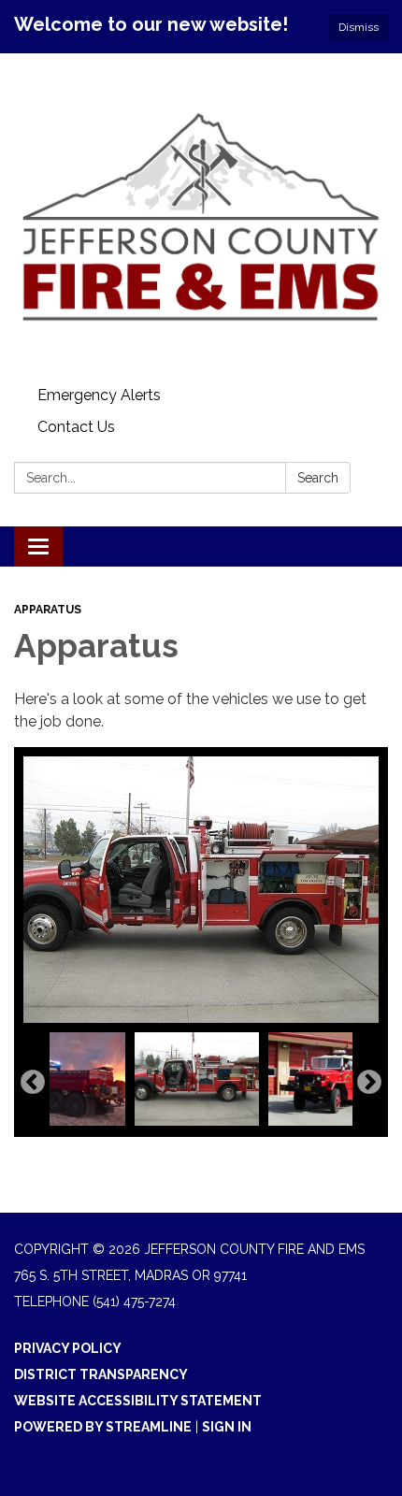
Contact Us (76, 427)
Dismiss (358, 27)
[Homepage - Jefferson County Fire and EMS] (201, 216)
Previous (33, 1083)
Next (369, 1083)
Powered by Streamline (103, 1426)
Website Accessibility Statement (138, 1400)
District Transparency (101, 1374)
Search (317, 477)
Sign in (226, 1426)
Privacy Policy (68, 1348)
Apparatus (47, 609)
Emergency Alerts (99, 395)
